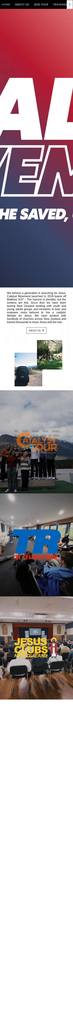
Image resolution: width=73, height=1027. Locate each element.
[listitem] (36, 441)
